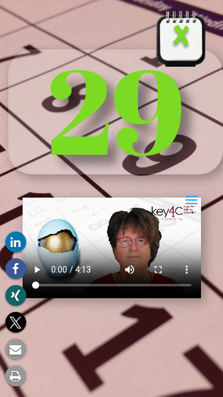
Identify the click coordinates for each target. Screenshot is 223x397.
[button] (15, 242)
